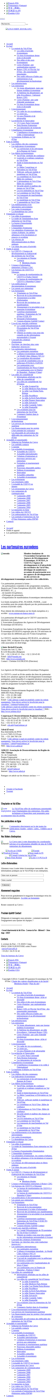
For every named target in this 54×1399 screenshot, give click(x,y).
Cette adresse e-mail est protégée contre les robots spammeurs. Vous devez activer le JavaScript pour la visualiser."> (24, 702)
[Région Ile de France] (16, 28)
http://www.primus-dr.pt (11, 711)
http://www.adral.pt (14, 746)
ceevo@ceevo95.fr (9, 949)
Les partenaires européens (19, 546)
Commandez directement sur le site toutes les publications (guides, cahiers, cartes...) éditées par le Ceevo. (30, 828)
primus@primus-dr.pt (20, 704)
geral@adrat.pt (13, 769)
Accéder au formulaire (30, 898)
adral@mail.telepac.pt (20, 743)
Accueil (9, 528)
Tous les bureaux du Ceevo (12, 956)
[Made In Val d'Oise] (39, 853)
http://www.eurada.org (15, 659)
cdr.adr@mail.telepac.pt (17, 725)
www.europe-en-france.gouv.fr (21, 613)
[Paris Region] (16, 858)
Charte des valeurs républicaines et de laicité (30, 981)
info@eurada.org (14, 656)
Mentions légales (21, 983)
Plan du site (34, 983)
